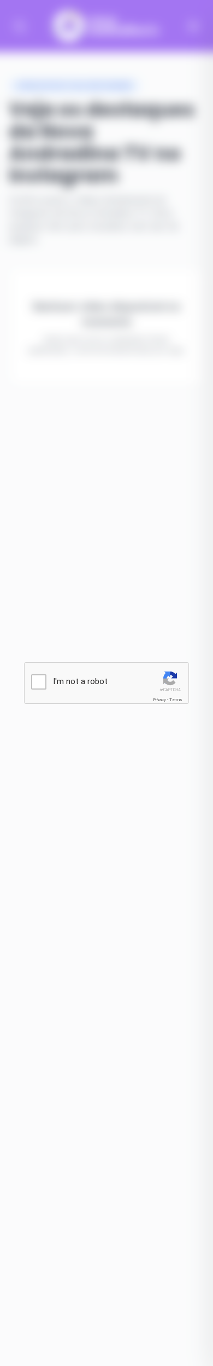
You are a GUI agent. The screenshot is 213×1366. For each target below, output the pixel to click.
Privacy (159, 699)
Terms (175, 699)
